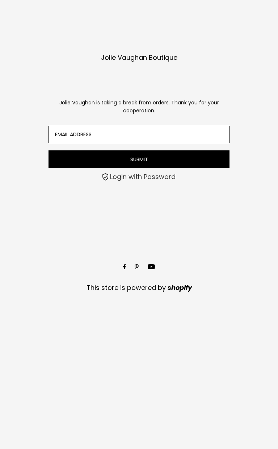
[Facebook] (124, 266)
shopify (180, 287)
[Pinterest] (137, 266)
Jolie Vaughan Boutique (139, 57)
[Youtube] (151, 266)
